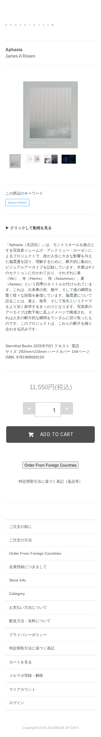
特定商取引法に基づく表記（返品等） (51, 481)
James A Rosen (17, 202)
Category (17, 593)
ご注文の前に (20, 526)
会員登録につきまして (28, 567)
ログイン (16, 703)
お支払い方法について (28, 607)
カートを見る (20, 662)
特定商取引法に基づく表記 (31, 648)
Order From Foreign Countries (35, 553)
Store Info (17, 580)
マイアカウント (22, 689)
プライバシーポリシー (28, 635)
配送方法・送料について (30, 621)
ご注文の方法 (20, 540)
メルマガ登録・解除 (26, 675)
